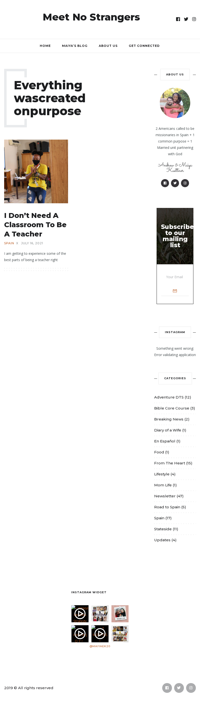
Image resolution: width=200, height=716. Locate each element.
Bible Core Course (171, 408)
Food (159, 452)
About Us (108, 46)
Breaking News (168, 419)
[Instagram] (194, 19)
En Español (164, 441)
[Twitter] (186, 19)
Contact (37, 590)
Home (45, 46)
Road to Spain (167, 507)
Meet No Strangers (91, 17)
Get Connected (144, 46)
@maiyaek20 (100, 646)
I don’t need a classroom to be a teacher (35, 224)
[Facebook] (178, 19)
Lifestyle (162, 474)
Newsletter (165, 496)
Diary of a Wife (167, 430)
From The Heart (169, 463)
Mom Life (163, 485)
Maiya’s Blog (75, 46)
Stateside (163, 529)
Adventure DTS (169, 397)
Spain (9, 243)
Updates (162, 540)
